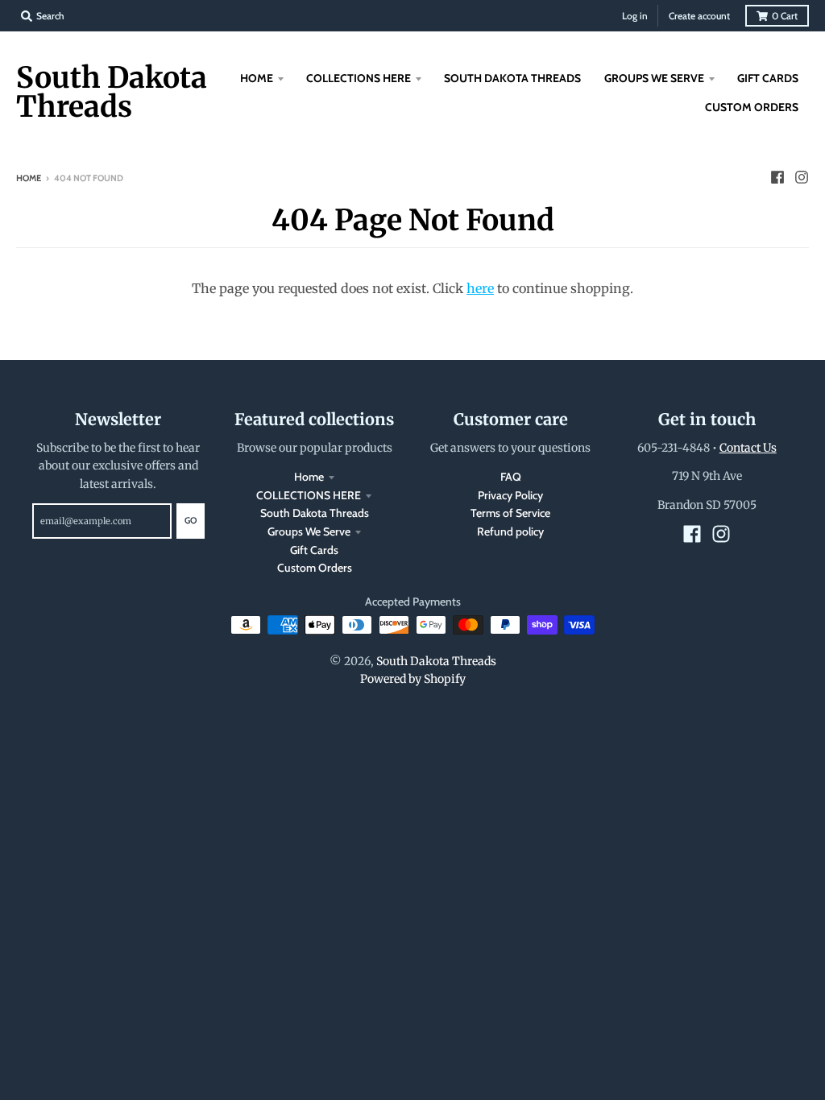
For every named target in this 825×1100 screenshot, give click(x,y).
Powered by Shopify (413, 679)
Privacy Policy (510, 495)
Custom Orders (314, 567)
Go (190, 520)
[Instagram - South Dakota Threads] (801, 177)
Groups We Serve (308, 531)
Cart (785, 16)
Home (28, 178)
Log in (635, 16)
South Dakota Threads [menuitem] (512, 78)
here (480, 288)
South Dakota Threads (111, 93)
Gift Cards (314, 550)
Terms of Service (510, 513)
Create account (699, 16)
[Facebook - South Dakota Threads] (777, 177)
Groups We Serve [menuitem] (654, 78)
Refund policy (510, 531)
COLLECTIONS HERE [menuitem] (358, 78)
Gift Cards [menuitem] (767, 78)
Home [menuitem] (256, 78)
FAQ (510, 476)
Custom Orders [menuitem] (751, 107)
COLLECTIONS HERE (308, 495)
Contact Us (748, 447)
